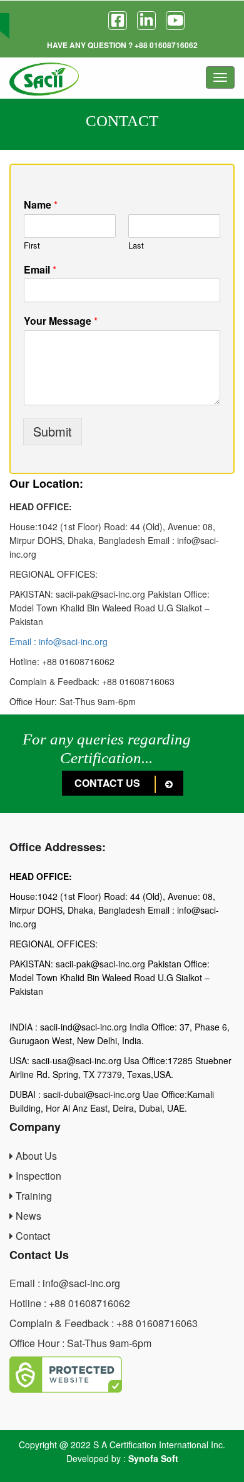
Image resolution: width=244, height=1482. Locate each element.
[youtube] (175, 20)
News (27, 1215)
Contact (31, 1235)
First (32, 245)
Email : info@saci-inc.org (58, 641)
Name (41, 205)
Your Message (61, 321)
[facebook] (117, 20)
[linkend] (146, 20)
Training (32, 1195)
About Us (35, 1156)
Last (136, 245)
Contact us (108, 783)
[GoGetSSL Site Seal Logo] (122, 1374)
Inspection (37, 1175)
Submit (52, 431)
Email (40, 270)
